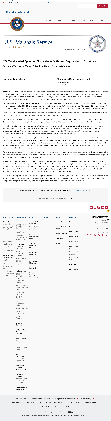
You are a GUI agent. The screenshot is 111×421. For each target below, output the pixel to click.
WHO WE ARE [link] (8, 218)
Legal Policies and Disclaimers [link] (23, 402)
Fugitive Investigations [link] (21, 271)
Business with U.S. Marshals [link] (8, 257)
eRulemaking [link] (90, 402)
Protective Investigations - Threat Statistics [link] (21, 237)
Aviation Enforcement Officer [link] (34, 245)
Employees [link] (73, 222)
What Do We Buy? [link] (7, 267)
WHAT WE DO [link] (21, 218)
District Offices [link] (8, 241)
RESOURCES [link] (74, 218)
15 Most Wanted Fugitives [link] (19, 276)
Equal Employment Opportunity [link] (34, 275)
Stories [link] (58, 243)
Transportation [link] (21, 258)
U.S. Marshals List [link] (74, 258)
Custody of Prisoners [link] (20, 245)
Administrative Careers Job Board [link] (34, 228)
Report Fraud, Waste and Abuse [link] (53, 402)
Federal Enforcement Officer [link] (34, 237)
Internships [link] (33, 268)
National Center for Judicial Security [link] (21, 226)
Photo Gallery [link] (74, 237)
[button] (91, 207)
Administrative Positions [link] (34, 223)
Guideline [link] (72, 264)
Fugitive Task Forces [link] (20, 282)
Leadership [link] (7, 224)
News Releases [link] (61, 233)
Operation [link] (19, 248)
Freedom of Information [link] (40, 398)
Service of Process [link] (19, 375)
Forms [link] (71, 249)
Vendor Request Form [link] (21, 349)
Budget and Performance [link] (65, 398)
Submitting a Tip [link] (22, 308)
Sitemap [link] (66, 406)
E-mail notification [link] (20, 312)
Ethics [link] (56, 406)
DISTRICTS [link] (47, 218)
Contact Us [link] (7, 239)
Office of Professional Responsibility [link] (8, 249)
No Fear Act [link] (75, 402)
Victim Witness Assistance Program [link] (21, 332)
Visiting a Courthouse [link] (20, 232)
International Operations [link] (20, 293)
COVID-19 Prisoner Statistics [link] (20, 263)
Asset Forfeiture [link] (22, 339)
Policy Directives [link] (75, 252)
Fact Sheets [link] (73, 232)
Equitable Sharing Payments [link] (19, 343)
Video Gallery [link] (74, 242)
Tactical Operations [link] (20, 355)
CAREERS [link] (33, 218)
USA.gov (70, 412)
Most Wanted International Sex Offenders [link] (22, 287)
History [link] (5, 234)
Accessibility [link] (21, 398)
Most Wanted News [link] (61, 228)
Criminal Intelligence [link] (20, 298)
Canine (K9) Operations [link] (20, 360)
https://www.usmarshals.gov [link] (80, 190)
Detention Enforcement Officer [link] (34, 254)
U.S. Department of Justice (79, 416)
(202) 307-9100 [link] (102, 228)
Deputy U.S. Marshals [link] (33, 262)
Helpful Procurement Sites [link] (7, 262)
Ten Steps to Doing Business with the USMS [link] (8, 273)
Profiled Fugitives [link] (19, 317)
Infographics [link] (73, 269)
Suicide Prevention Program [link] (20, 253)
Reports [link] (72, 254)
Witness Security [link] (19, 324)
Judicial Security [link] (21, 222)
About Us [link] (6, 222)
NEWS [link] (58, 218)
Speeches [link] (59, 238)
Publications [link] (73, 246)
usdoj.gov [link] (45, 406)
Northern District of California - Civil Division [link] (21, 380)
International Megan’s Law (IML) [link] (20, 304)
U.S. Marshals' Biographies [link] (8, 228)
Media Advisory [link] (61, 222)
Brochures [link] (72, 227)
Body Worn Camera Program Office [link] (21, 367)
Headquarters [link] (8, 244)
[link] (17, 24)
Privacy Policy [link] (85, 398)
